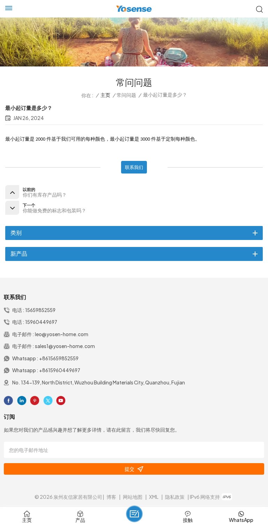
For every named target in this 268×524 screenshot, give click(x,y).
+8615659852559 (59, 358)
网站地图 (132, 497)
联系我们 (134, 167)
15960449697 (41, 322)
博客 (111, 497)
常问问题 (126, 95)
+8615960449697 (59, 370)
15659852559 (40, 310)
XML (153, 497)
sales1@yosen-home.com (65, 346)
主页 (105, 95)
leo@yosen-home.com (61, 334)
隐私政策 (175, 497)
